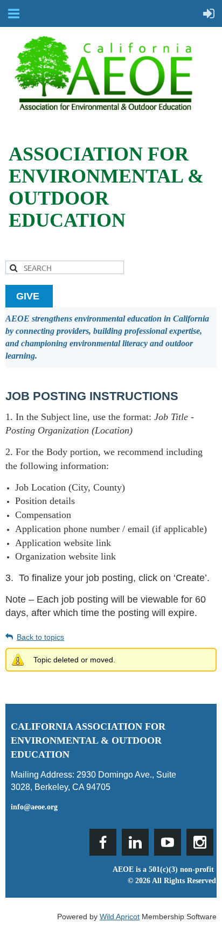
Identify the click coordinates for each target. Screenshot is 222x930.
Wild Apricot (120, 916)
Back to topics (40, 637)
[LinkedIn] (135, 842)
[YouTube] (167, 842)
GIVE (29, 296)
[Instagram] (199, 842)
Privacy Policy (190, 891)
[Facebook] (102, 842)
